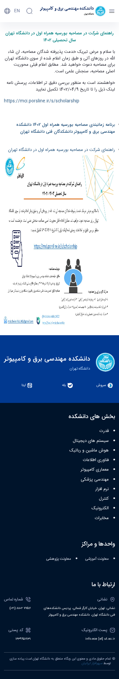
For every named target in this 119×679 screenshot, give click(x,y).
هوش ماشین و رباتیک (89, 450)
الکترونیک (100, 508)
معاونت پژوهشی (58, 559)
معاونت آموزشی (97, 559)
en (17, 11)
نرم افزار (102, 489)
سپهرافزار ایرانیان (92, 663)
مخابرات (102, 518)
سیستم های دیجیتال (91, 441)
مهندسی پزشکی (95, 479)
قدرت (104, 431)
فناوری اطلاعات (96, 460)
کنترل (104, 498)
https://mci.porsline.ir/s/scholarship (41, 101)
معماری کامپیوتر (95, 469)
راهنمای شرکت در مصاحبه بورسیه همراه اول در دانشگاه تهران (61, 150)
